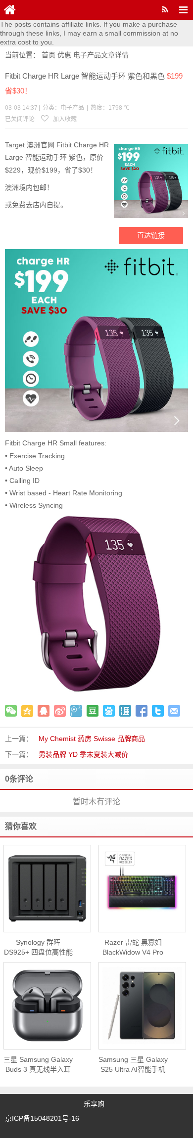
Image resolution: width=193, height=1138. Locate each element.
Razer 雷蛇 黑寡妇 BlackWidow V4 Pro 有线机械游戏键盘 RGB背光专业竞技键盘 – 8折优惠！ (133, 947)
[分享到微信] (11, 711)
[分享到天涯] (125, 711)
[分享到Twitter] (158, 711)
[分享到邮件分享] (174, 711)
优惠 (64, 55)
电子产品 (87, 55)
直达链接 (151, 235)
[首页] (10, 10)
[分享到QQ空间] (27, 711)
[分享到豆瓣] (92, 711)
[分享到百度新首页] (109, 711)
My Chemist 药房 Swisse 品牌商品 (92, 739)
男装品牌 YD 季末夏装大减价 (83, 754)
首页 (48, 55)
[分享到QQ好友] (43, 711)
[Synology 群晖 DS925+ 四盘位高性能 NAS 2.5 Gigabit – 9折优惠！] (47, 888)
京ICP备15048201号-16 (42, 1118)
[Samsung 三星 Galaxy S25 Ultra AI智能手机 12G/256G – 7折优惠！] (142, 1005)
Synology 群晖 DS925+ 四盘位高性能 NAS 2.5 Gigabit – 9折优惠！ (38, 947)
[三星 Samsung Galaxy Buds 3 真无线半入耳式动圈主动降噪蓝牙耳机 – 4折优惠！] (47, 1005)
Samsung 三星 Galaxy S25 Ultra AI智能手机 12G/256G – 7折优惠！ (133, 1064)
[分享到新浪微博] (60, 711)
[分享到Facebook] (141, 711)
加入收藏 (64, 119)
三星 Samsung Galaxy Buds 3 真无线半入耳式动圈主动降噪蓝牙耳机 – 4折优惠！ (38, 1064)
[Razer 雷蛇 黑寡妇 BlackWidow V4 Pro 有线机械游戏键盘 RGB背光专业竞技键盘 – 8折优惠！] (142, 888)
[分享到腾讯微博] (76, 711)
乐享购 (94, 1104)
